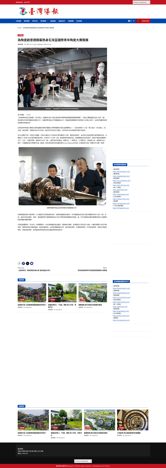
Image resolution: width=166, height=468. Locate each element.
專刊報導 (43, 21)
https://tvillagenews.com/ (121, 208)
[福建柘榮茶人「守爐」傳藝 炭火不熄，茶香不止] (62, 292)
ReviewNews (97, 466)
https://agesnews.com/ (120, 190)
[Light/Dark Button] (130, 21)
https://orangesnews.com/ (121, 203)
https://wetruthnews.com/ (121, 185)
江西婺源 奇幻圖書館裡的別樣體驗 (129, 433)
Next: (92, 269)
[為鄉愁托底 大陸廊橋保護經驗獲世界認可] (32, 292)
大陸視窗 (18, 21)
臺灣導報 (20, 44)
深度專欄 (70, 21)
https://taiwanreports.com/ (121, 171)
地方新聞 (79, 21)
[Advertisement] (62, 246)
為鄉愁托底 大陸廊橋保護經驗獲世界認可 (32, 305)
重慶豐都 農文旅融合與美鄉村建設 (90, 305)
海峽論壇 (53, 21)
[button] (133, 21)
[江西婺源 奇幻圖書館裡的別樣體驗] (132, 420)
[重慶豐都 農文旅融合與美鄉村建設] (92, 292)
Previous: (34, 269)
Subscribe (145, 21)
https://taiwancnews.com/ (121, 199)
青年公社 (35, 21)
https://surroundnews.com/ (121, 180)
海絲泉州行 (62, 21)
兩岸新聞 (26, 21)
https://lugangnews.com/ (121, 194)
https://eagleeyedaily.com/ (121, 176)
